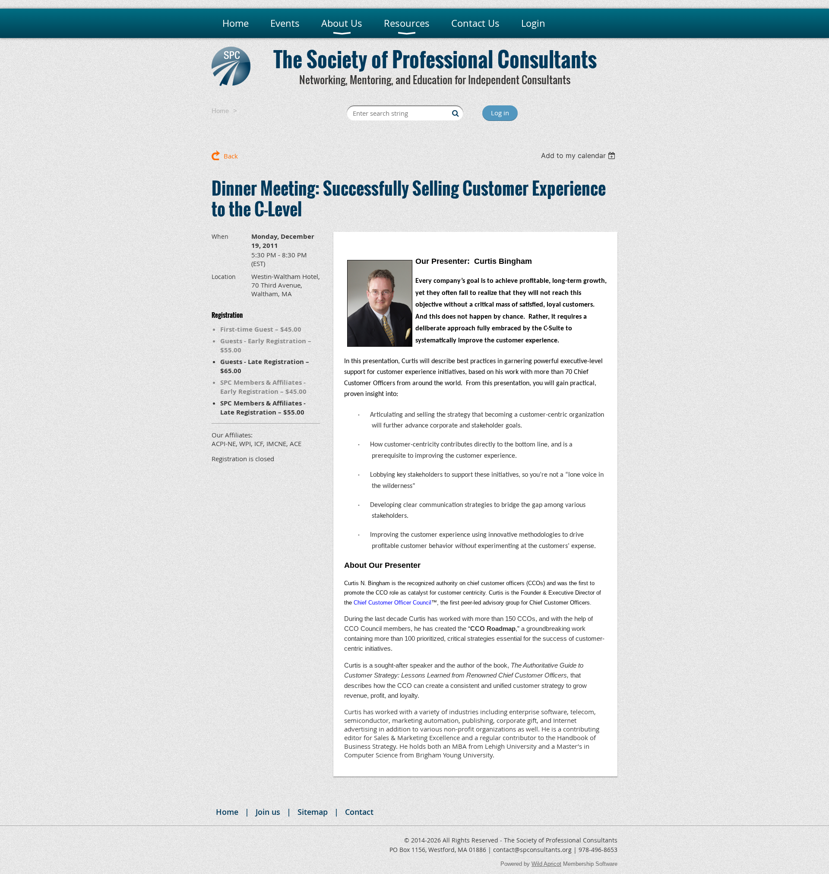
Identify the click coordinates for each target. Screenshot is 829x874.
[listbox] (579, 155)
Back (231, 156)
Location (224, 276)
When (220, 236)
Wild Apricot (546, 864)
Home (220, 110)
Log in (500, 112)
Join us (268, 812)
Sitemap (312, 812)
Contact (359, 812)
